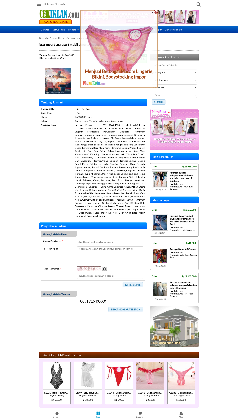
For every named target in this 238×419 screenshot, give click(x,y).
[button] (133, 284)
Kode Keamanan (52, 268)
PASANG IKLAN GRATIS (55, 21)
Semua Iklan (59, 29)
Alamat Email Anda (53, 241)
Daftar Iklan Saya (173, 29)
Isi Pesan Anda (51, 248)
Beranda (45, 29)
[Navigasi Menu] (39, 4)
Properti (72, 29)
